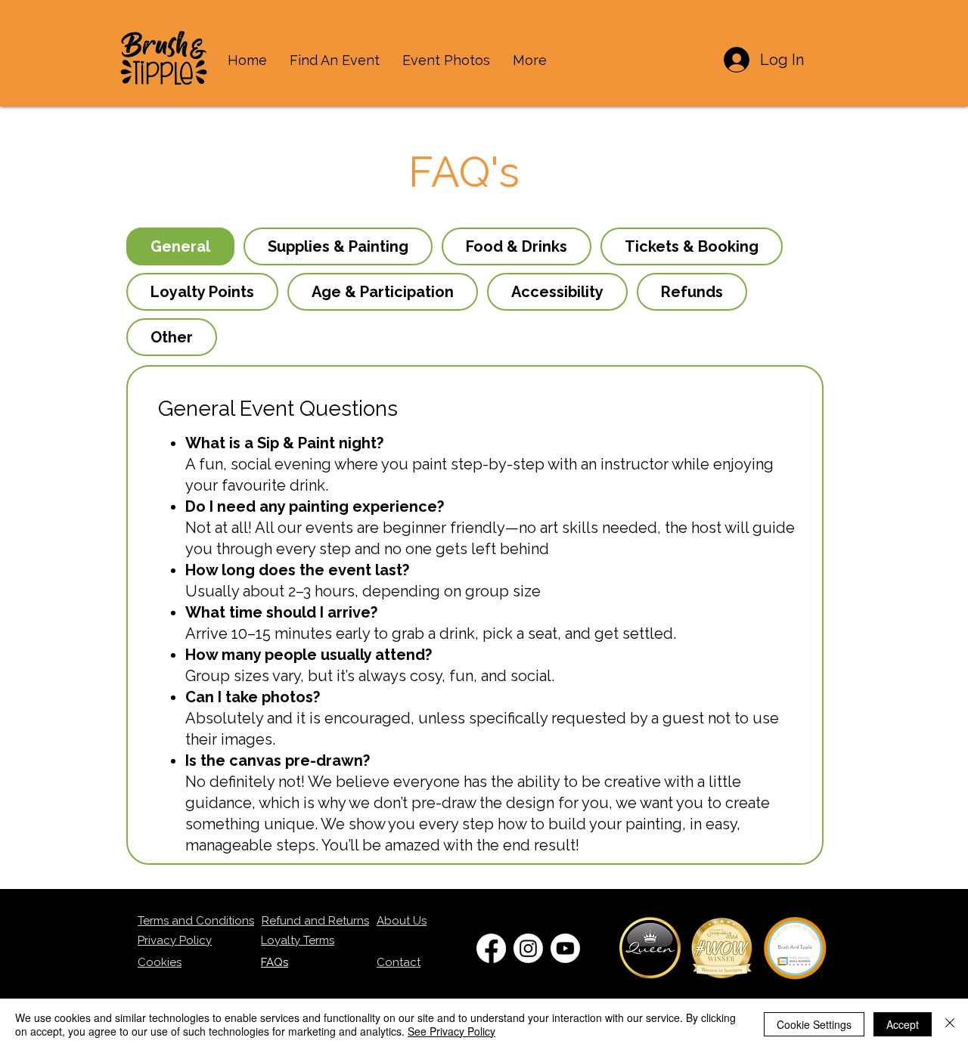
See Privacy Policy (451, 1031)
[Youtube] (565, 948)
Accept (902, 1024)
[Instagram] (528, 948)
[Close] (950, 1024)
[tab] (180, 246)
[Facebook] (491, 948)
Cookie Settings (814, 1024)
